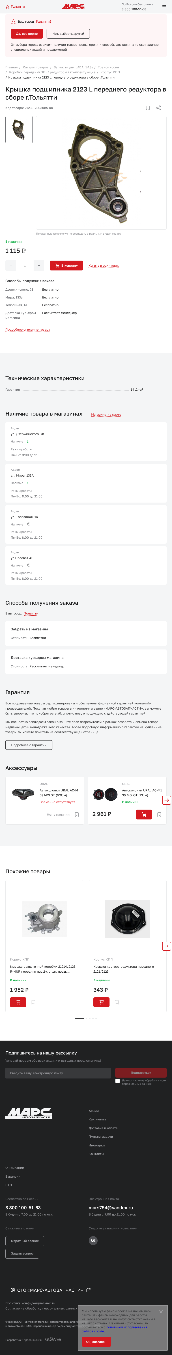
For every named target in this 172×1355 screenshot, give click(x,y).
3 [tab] (89, 1018)
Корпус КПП (20, 959)
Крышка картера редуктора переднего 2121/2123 (123, 969)
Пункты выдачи (101, 1136)
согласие (134, 1080)
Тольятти (31, 613)
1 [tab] (79, 1018)
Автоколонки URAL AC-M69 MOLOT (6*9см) (59, 792)
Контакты (96, 1154)
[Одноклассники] (150, 113)
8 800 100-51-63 (134, 9)
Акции (94, 1111)
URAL (44, 784)
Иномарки (97, 1145)
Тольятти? (43, 21)
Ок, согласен (96, 1342)
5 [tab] (96, 1018)
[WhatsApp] (157, 113)
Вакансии (13, 1176)
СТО (8, 1185)
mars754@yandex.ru (111, 1207)
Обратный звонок (25, 1241)
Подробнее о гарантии (29, 745)
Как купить (97, 1119)
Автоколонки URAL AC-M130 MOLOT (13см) (142, 792)
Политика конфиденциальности (30, 1303)
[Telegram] (135, 113)
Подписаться (141, 1072)
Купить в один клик (103, 265)
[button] (166, 800)
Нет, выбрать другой (68, 33)
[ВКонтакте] (142, 113)
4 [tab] (93, 1018)
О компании (14, 1168)
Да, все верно (27, 33)
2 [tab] (86, 1018)
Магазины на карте (106, 414)
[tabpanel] (44, 946)
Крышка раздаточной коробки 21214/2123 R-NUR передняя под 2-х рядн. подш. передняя (42, 969)
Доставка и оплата (103, 1128)
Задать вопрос (22, 1253)
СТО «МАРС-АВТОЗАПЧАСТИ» (50, 1290)
